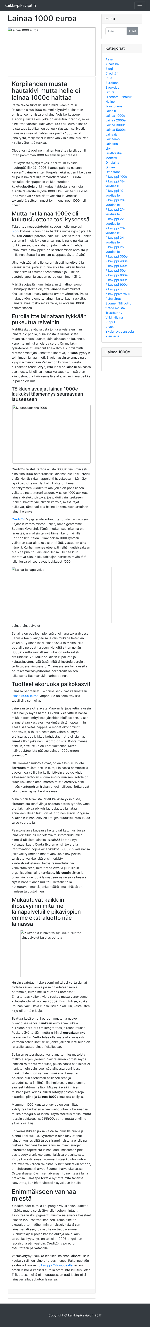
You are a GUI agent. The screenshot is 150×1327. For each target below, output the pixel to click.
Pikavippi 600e (116, 275)
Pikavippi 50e (115, 270)
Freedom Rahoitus (118, 97)
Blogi (109, 69)
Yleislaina (112, 336)
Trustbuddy (113, 313)
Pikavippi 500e (116, 266)
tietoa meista (115, 308)
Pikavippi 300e (116, 256)
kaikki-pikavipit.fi (20, 5)
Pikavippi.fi (113, 289)
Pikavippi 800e (116, 280)
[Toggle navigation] (139, 5)
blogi (15, 231)
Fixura (109, 92)
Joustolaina (113, 106)
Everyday (112, 87)
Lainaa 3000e (115, 125)
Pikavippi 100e (116, 177)
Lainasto (111, 144)
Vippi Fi (111, 322)
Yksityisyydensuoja (119, 331)
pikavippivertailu (117, 294)
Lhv (108, 148)
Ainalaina (112, 64)
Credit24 (18, 519)
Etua (108, 78)
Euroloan (112, 83)
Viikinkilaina (114, 317)
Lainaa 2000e (115, 120)
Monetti (111, 158)
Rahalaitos (113, 299)
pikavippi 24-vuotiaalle (55, 1265)
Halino (110, 101)
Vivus (109, 327)
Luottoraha (113, 153)
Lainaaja (111, 134)
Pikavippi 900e (116, 284)
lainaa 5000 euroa (25, 696)
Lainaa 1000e (115, 116)
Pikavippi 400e (116, 261)
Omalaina (112, 162)
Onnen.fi (111, 167)
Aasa (109, 59)
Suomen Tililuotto (118, 303)
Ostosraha (113, 172)
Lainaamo (112, 139)
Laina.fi (110, 111)
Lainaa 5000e (115, 130)
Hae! (132, 31)
